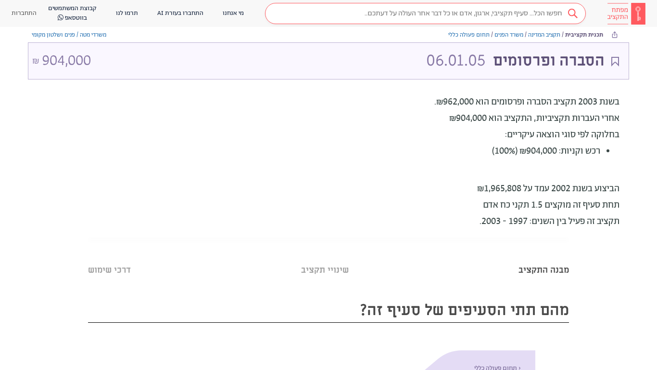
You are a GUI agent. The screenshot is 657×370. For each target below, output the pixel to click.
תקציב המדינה (544, 35)
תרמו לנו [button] (127, 13)
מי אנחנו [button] (233, 13)
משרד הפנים (508, 35)
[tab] (543, 258)
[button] (425, 13)
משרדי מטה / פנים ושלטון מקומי (69, 35)
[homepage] (626, 13)
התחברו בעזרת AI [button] (180, 13)
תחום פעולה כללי (469, 35)
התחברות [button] (24, 13)
